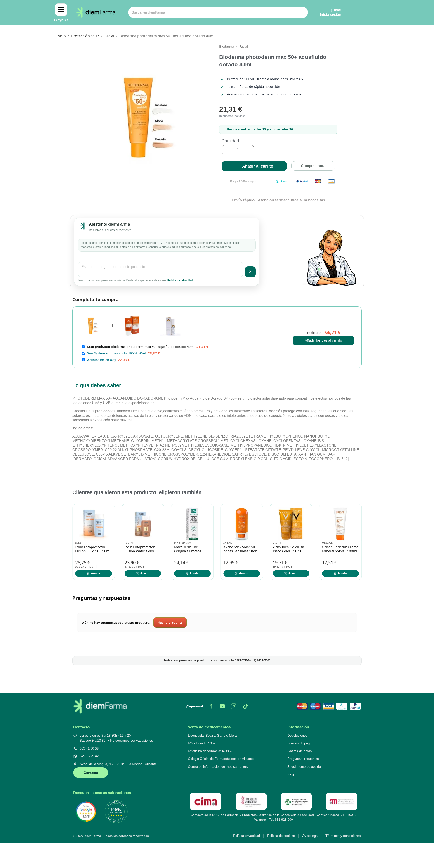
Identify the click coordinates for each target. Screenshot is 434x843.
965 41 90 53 (89, 748)
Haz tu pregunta (170, 622)
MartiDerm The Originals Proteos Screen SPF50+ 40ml (190, 549)
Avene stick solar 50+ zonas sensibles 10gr (240, 549)
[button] (254, 166)
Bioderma (226, 46)
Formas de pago (299, 743)
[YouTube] (222, 706)
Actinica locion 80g (101, 360)
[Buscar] (302, 12)
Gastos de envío (299, 751)
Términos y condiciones (343, 836)
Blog (290, 774)
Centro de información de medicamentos (218, 766)
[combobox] (209, 12)
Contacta (91, 773)
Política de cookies (281, 836)
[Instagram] (234, 706)
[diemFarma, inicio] (100, 706)
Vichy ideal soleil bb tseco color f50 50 (288, 549)
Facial (243, 46)
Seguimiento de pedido (304, 766)
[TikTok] (245, 706)
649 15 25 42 (89, 756)
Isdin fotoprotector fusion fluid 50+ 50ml (92, 549)
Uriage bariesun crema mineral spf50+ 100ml (340, 549)
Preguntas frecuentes (303, 759)
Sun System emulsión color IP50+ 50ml (116, 353)
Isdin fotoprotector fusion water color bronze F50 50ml (140, 549)
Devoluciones (297, 735)
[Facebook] (211, 706)
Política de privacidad (180, 280)
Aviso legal (310, 836)
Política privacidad (246, 836)
